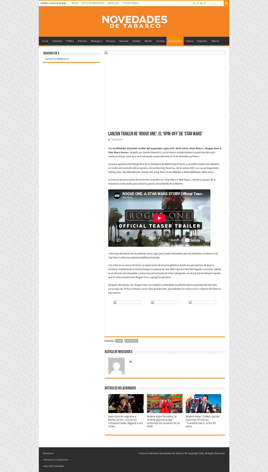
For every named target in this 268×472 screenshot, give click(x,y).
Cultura (189, 41)
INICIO (74, 3)
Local (45, 41)
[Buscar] (226, 3)
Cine (119, 341)
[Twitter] (201, 3)
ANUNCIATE (113, 3)
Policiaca (82, 41)
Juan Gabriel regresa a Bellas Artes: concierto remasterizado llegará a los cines (125, 421)
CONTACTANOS (130, 3)
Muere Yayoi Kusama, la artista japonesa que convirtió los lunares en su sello (163, 421)
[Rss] (194, 3)
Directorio (48, 453)
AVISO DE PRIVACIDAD (93, 3)
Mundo (148, 41)
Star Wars (132, 341)
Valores (215, 41)
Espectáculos (175, 41)
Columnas (57, 41)
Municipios (96, 41)
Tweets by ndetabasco (57, 58)
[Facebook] (198, 3)
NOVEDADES (117, 139)
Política (70, 41)
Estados (136, 41)
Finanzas (110, 41)
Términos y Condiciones (55, 459)
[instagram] (204, 3)
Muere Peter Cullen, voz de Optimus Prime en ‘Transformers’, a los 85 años (202, 421)
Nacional (123, 41)
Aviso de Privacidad (53, 466)
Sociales (160, 41)
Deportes (202, 41)
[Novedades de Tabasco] (134, 20)
